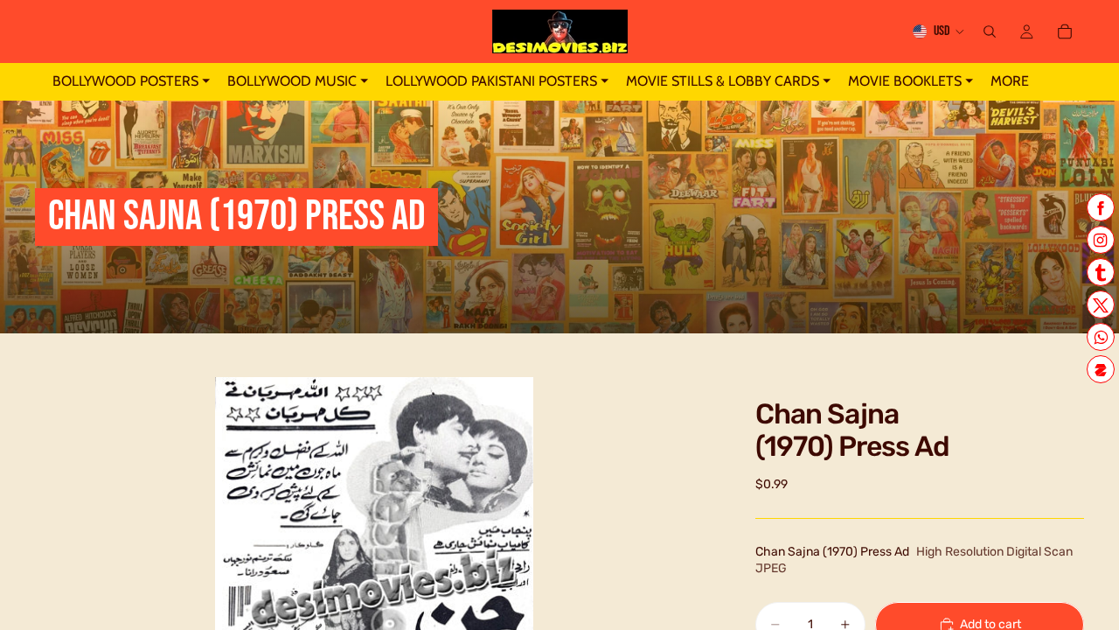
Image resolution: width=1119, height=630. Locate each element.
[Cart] (1065, 31)
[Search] (989, 31)
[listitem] (1010, 82)
